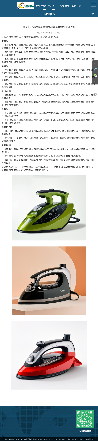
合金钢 (51, 131)
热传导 (29, 52)
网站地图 (89, 439)
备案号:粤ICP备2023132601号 (73, 439)
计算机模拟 (21, 160)
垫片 (58, 70)
